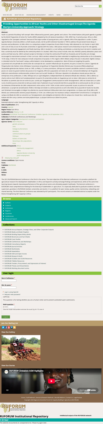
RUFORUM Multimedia (12, 249)
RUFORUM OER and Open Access (16, 254)
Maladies (16, 131)
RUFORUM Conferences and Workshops (18, 242)
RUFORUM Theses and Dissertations (17, 266)
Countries (8, 213)
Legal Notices (78, 397)
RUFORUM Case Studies (13, 239)
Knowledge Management (36, 15)
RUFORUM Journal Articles (13, 246)
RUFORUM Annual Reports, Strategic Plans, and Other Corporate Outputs (29, 230)
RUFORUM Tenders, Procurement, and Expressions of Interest (25, 263)
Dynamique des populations (22, 141)
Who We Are (7, 15)
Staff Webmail (30, 397)
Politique (16, 136)
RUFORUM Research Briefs (13, 256)
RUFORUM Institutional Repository (24, 18)
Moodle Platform (60, 397)
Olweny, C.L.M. (19, 112)
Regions (8, 211)
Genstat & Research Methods (44, 397)
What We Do (19, 15)
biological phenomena (20, 129)
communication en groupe (21, 134)
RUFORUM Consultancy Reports (15, 244)
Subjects (8, 205)
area (14, 126)
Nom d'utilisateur (8, 278)
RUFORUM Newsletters (12, 251)
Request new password (12, 294)
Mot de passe (7, 285)
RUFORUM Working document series (17, 268)
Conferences (9, 216)
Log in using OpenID (11, 292)
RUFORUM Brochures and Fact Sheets (17, 237)
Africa (19, 146)
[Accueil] (26, 7)
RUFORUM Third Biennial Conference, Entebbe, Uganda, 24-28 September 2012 (36, 114)
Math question (8, 304)
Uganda (10, 107)
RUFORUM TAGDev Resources (14, 261)
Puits (14, 143)
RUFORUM (12, 165)
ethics (19, 151)
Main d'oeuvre (17, 122)
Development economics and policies (31, 119)
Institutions (9, 208)
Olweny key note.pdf (12, 158)
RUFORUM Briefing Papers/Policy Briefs (18, 234)
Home (23, 397)
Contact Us (67, 15)
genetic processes (19, 124)
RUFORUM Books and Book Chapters (17, 232)
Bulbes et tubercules (20, 138)
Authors (8, 203)
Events (51, 15)
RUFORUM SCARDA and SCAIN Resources (18, 259)
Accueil (4, 30)
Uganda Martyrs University (26, 153)
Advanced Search (11, 219)
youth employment (23, 155)
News (59, 15)
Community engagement (25, 148)
